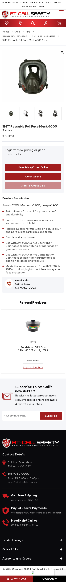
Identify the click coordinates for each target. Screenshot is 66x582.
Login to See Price (33, 367)
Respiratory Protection (14, 36)
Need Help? (22, 280)
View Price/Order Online (33, 167)
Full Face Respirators (43, 36)
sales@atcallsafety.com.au (22, 482)
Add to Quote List (33, 185)
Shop (17, 32)
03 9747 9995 (18, 579)
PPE (27, 32)
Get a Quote (49, 578)
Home (5, 32)
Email (35, 525)
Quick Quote (33, 360)
